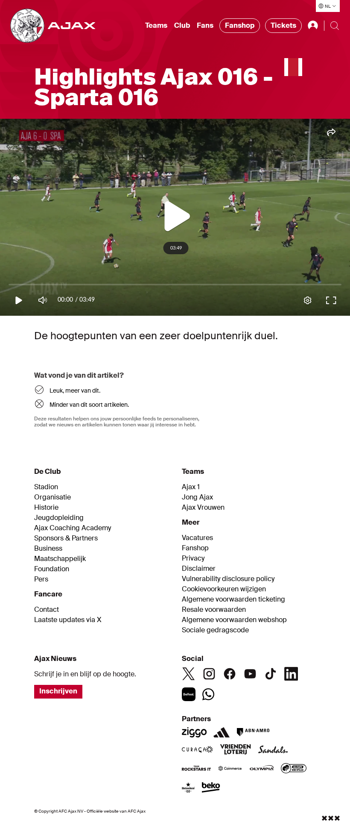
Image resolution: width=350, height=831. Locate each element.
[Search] (335, 26)
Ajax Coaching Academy (72, 528)
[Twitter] (188, 674)
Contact (46, 609)
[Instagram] (209, 674)
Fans (205, 25)
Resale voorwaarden (214, 609)
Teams (156, 25)
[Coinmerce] (230, 769)
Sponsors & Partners (66, 538)
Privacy (193, 558)
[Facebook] (229, 674)
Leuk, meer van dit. (75, 390)
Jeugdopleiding (59, 518)
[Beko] (211, 788)
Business (48, 548)
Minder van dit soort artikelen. (89, 404)
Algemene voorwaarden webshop (234, 620)
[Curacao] (197, 750)
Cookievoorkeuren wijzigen (224, 589)
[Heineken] (188, 788)
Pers (41, 579)
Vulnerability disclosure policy (228, 579)
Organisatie (52, 497)
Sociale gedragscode (215, 630)
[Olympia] (261, 769)
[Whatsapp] (208, 694)
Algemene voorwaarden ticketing (233, 599)
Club (182, 25)
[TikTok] (270, 674)
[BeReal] (188, 694)
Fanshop (239, 25)
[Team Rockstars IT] (196, 769)
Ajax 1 (191, 487)
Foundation (51, 569)
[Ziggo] (194, 732)
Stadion (46, 487)
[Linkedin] (291, 674)
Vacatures (197, 538)
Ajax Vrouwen (203, 507)
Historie (46, 507)
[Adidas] (221, 732)
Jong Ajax (197, 497)
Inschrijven (58, 691)
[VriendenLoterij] (235, 750)
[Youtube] (250, 674)
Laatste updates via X (68, 620)
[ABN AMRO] (252, 732)
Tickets (283, 25)
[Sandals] (273, 750)
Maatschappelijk (60, 559)
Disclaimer (199, 568)
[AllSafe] (293, 769)
